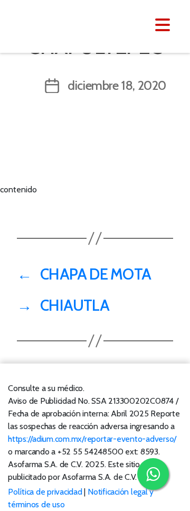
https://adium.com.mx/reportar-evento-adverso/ (92, 439)
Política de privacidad (45, 492)
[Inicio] (72, 25)
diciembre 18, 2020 (117, 85)
